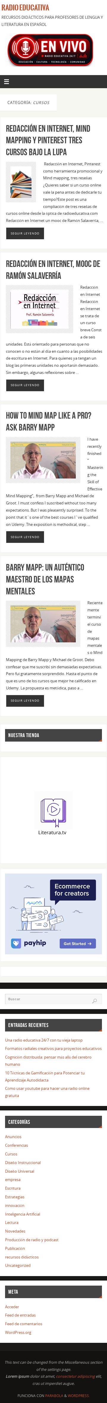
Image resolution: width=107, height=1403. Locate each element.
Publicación (15, 1248)
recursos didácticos (22, 1257)
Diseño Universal (19, 1171)
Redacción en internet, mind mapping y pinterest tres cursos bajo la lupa (48, 140)
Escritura (13, 1188)
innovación (14, 1205)
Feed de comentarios (23, 1323)
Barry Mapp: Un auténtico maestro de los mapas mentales (45, 579)
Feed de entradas (20, 1315)
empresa (13, 1179)
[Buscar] (94, 1001)
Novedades (15, 1231)
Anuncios (13, 1136)
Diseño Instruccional (23, 1162)
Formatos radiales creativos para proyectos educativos (53, 1048)
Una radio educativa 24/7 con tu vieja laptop (44, 1040)
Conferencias (16, 1145)
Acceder (12, 1306)
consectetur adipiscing (75, 1376)
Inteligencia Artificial (22, 1214)
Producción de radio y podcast (32, 1239)
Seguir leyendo (25, 233)
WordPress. (79, 1395)
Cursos (11, 1154)
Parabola (54, 1395)
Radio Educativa (25, 7)
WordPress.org (18, 1332)
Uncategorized (18, 1265)
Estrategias (14, 1197)
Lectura (11, 1222)
